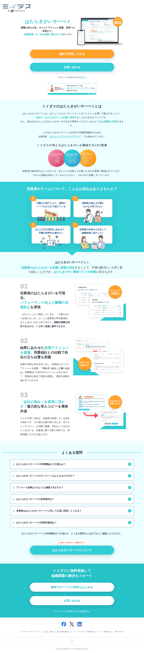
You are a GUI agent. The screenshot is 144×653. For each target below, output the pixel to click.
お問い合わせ (72, 67)
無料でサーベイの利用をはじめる (72, 587)
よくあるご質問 (47, 632)
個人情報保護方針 (63, 632)
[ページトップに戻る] (72, 641)
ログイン (83, 77)
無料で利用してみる (72, 53)
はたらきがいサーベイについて (72, 550)
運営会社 (107, 632)
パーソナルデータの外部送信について (87, 632)
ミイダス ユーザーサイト (29, 632)
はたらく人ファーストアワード (65, 136)
